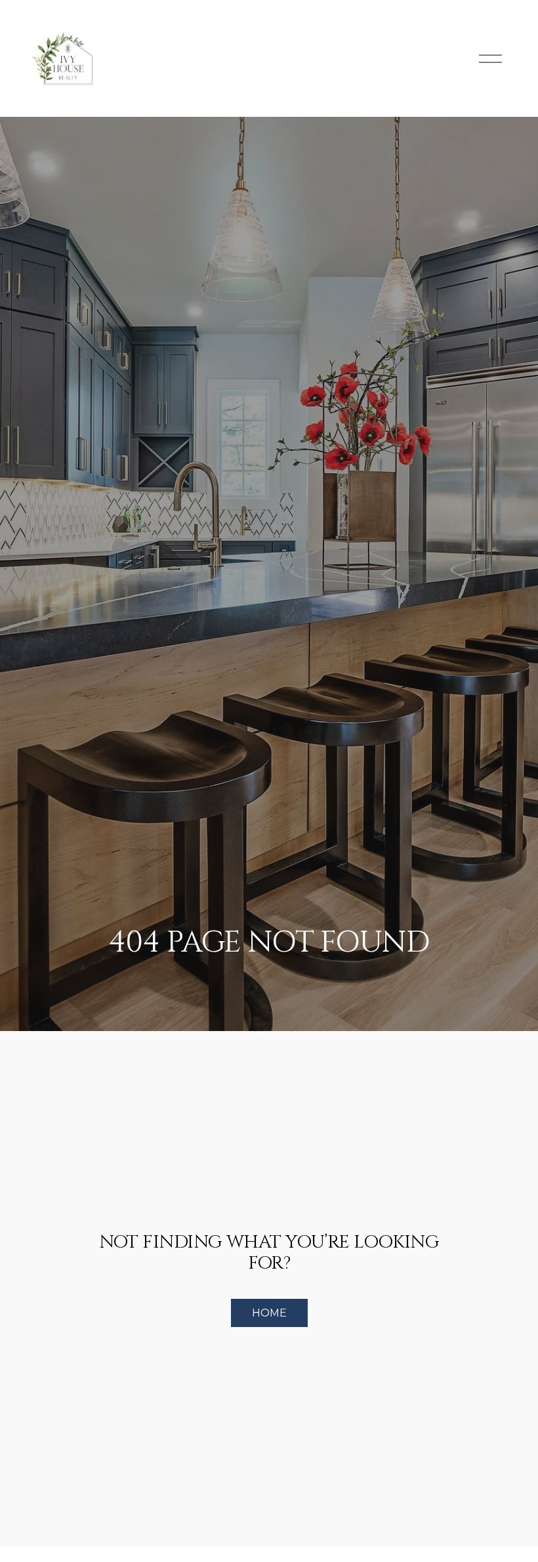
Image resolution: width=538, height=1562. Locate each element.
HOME (269, 1313)
